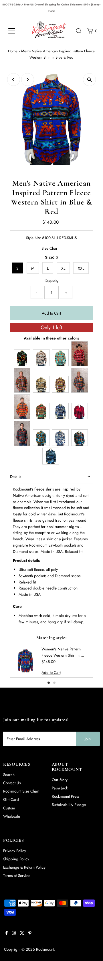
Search (9, 774)
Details (15, 476)
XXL (81, 268)
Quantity (51, 281)
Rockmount (45, 949)
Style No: (33, 238)
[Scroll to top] (91, 951)
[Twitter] (22, 933)
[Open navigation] (14, 31)
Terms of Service (16, 875)
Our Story (60, 780)
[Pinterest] (30, 933)
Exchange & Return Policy (24, 867)
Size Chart (49, 249)
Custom (9, 808)
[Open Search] (78, 30)
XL (63, 268)
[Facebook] (6, 933)
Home (12, 51)
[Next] (27, 79)
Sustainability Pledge (69, 804)
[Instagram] (13, 933)
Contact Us (12, 783)
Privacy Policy (14, 850)
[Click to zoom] (89, 79)
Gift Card (11, 799)
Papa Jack (60, 788)
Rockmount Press (65, 796)
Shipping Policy (16, 859)
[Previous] (13, 79)
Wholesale (11, 816)
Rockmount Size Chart (21, 791)
